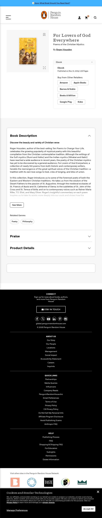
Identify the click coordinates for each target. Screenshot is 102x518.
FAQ (51, 441)
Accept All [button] (88, 508)
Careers (51, 362)
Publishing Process (50, 437)
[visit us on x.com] (43, 319)
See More (17, 205)
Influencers (51, 387)
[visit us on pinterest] (60, 319)
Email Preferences (51, 398)
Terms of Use (51, 401)
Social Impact (51, 355)
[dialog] (51, 503)
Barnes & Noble (67, 89)
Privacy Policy (51, 405)
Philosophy (27, 221)
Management (51, 351)
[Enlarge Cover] (44, 67)
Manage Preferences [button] (17, 510)
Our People (51, 344)
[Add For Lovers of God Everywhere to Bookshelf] (44, 34)
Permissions (51, 456)
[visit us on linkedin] (54, 319)
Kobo (80, 101)
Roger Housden (64, 49)
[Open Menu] (8, 17)
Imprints (51, 366)
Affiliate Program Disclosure (51, 416)
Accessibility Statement (51, 359)
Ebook (74, 62)
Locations (51, 347)
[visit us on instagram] (66, 319)
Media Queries (50, 383)
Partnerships (51, 379)
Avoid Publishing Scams (51, 420)
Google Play (66, 101)
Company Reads (51, 390)
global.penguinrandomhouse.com (51, 323)
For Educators (51, 448)
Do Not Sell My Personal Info (51, 413)
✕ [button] (98, 492)
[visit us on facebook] (37, 319)
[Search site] (95, 17)
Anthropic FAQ (50, 424)
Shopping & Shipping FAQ (51, 444)
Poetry (14, 221)
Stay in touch (52, 309)
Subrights (51, 452)
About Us (51, 336)
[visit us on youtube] (48, 319)
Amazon (64, 82)
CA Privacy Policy (51, 409)
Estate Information (51, 459)
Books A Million (67, 95)
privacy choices (48, 502)
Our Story (51, 340)
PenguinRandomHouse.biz (51, 394)
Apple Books (80, 82)
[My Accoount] (79, 17)
